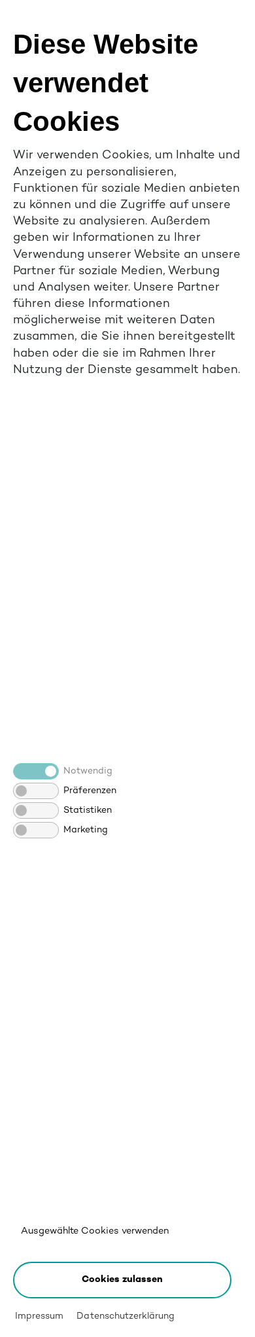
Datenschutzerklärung (125, 1316)
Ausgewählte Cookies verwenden (95, 1231)
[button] (122, 1280)
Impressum (39, 1316)
